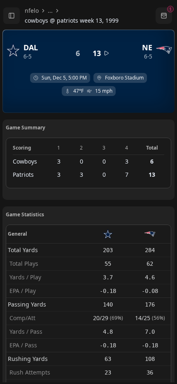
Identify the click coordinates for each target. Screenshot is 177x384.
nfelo (32, 10)
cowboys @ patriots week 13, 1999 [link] (72, 20)
